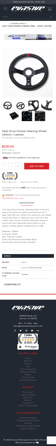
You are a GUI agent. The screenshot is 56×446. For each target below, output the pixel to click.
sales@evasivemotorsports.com (28, 326)
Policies (28, 363)
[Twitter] (22, 332)
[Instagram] (27, 332)
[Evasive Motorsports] (28, 9)
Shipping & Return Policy (28, 420)
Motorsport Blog (28, 372)
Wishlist (28, 400)
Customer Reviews (28, 417)
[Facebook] (16, 332)
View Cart (28, 397)
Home (28, 358)
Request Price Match (29, 182)
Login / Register (28, 395)
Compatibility (12, 284)
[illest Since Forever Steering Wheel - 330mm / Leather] (28, 72)
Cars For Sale (28, 377)
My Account (28, 392)
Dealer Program (28, 428)
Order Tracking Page (28, 405)
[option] (28, 72)
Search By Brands (28, 380)
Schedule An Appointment (28, 426)
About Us (28, 361)
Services (28, 423)
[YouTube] (33, 332)
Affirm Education (28, 369)
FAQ (28, 366)
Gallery (28, 374)
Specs (7, 256)
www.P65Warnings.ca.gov (13, 198)
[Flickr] (39, 332)
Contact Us (28, 403)
